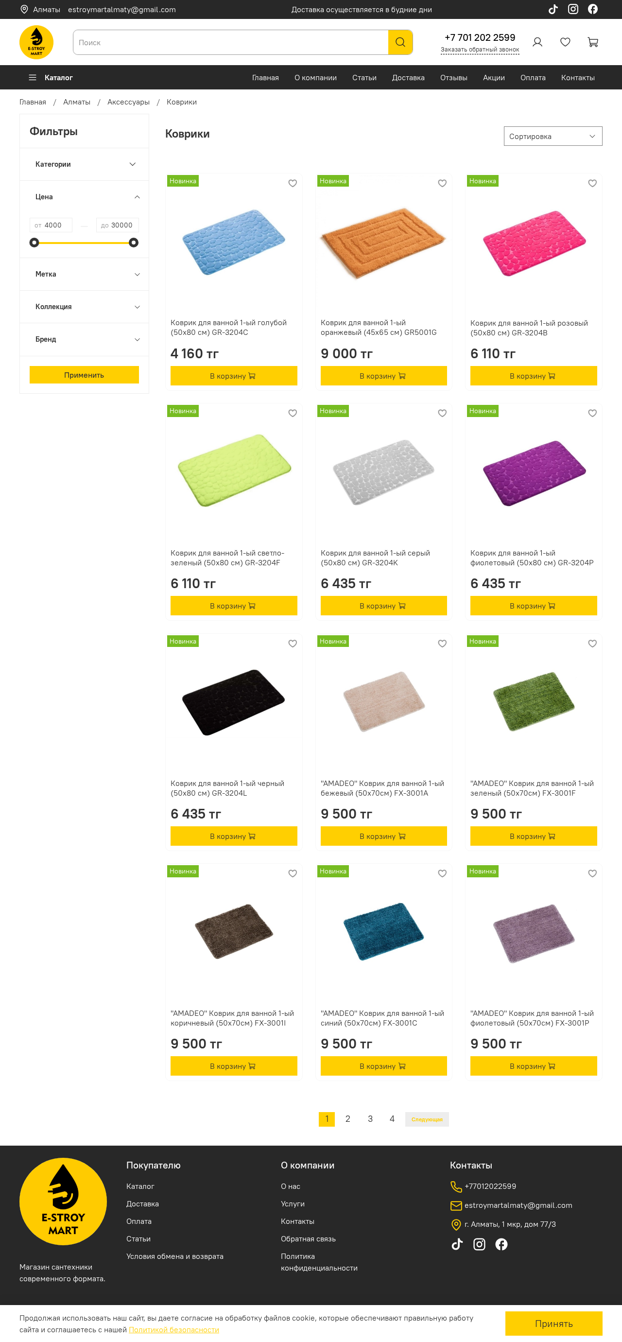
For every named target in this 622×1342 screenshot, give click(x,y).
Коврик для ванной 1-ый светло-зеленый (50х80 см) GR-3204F (227, 557)
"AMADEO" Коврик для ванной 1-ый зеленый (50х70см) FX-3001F (532, 788)
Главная (265, 77)
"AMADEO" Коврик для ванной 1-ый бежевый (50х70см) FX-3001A (382, 788)
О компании (315, 77)
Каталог (59, 77)
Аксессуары (128, 101)
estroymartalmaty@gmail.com (122, 9)
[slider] (34, 242)
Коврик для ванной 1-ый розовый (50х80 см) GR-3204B (529, 327)
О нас (290, 1186)
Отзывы (453, 77)
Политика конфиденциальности (319, 1261)
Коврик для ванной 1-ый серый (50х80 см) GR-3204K (375, 557)
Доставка (408, 77)
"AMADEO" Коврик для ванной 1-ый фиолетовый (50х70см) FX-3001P (532, 1018)
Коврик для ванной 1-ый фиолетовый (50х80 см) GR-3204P (532, 557)
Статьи (364, 77)
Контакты (578, 77)
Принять (554, 1323)
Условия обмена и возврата (175, 1256)
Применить (84, 375)
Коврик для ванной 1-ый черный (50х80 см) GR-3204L (227, 788)
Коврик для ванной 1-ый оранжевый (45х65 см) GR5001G (379, 327)
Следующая (427, 1119)
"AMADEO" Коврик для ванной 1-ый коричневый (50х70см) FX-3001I (232, 1018)
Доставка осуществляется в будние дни (362, 9)
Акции (494, 77)
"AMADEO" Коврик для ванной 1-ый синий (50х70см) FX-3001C (382, 1018)
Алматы (46, 9)
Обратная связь (308, 1238)
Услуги (293, 1203)
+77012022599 (490, 1186)
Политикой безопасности (174, 1329)
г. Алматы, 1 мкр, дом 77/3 (509, 1224)
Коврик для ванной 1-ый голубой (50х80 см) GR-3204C (229, 327)
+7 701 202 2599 (480, 37)
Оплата (533, 77)
